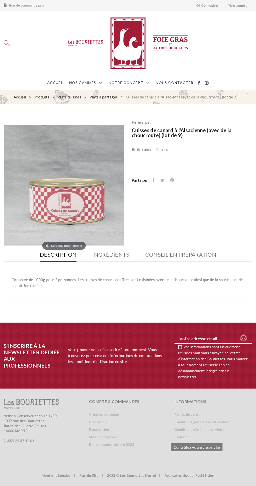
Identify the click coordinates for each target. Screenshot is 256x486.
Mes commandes (102, 437)
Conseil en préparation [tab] (180, 255)
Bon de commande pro (26, 5)
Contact (181, 437)
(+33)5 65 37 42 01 (19, 441)
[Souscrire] (243, 337)
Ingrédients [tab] (110, 255)
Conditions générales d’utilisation (202, 422)
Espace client (100, 429)
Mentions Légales (56, 475)
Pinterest (172, 180)
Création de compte (105, 414)
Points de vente (187, 414)
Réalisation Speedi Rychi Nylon (189, 475)
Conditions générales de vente (199, 429)
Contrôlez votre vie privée (197, 447)
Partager (154, 180)
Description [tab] (58, 255)
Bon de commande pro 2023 (111, 444)
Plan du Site (88, 475)
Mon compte (237, 5)
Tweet (163, 180)
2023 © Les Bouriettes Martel (131, 475)
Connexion (98, 422)
